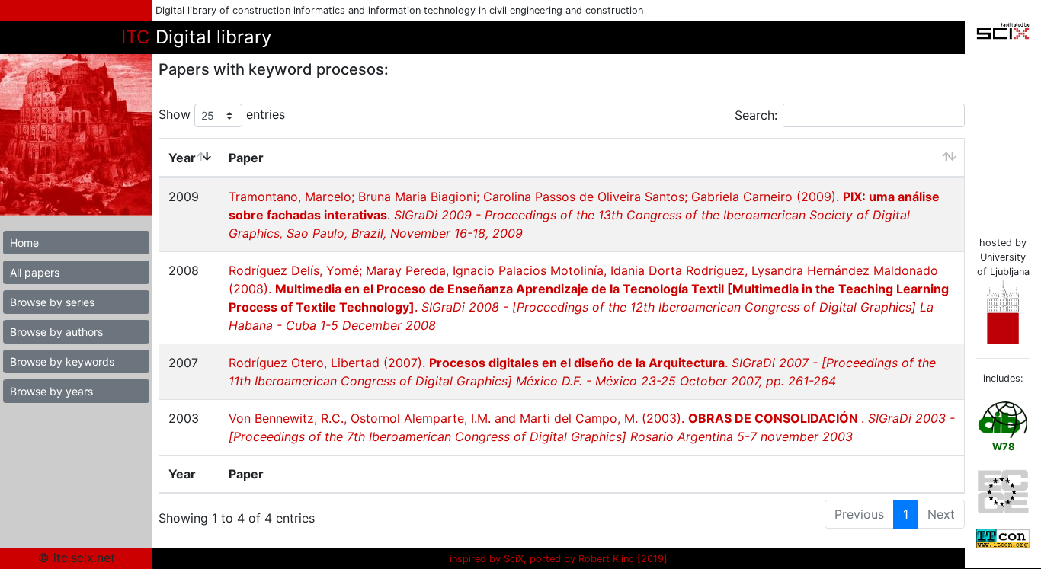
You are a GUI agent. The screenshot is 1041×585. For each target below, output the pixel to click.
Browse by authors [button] (56, 331)
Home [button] (24, 242)
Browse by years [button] (51, 391)
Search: (756, 115)
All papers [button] (34, 272)
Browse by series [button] (52, 302)
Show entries (222, 114)
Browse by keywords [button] (62, 361)
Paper (246, 157)
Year (182, 157)
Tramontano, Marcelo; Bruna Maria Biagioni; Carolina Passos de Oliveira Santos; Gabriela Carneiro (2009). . (584, 215)
